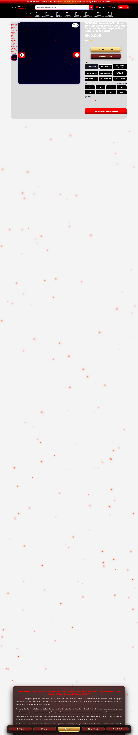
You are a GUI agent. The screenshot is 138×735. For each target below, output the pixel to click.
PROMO (21, 728)
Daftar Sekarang (106, 49)
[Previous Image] (21, 55)
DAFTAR (70, 729)
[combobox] (62, 7)
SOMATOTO (20, 699)
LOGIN (46, 728)
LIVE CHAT (118, 729)
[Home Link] (24, 7)
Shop (14, 7)
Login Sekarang (105, 56)
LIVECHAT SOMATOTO (106, 111)
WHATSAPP (94, 729)
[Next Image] (76, 55)
